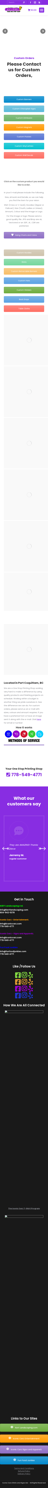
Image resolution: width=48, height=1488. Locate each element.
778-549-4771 (7, 926)
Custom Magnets (24, 127)
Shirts (24, 262)
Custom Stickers (24, 290)
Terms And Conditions (24, 1468)
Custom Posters (24, 136)
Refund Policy (24, 1471)
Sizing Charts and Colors (26, 235)
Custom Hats (24, 280)
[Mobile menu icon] (41, 10)
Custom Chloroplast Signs (24, 108)
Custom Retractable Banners (24, 271)
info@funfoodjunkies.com (13, 951)
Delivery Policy (24, 1473)
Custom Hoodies (24, 252)
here (39, 719)
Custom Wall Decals (24, 155)
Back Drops (24, 299)
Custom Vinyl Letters (24, 146)
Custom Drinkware (24, 118)
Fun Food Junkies (26, 1460)
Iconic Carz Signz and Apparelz (26, 1449)
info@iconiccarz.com (11, 923)
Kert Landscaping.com (26, 1427)
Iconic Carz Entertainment (26, 1438)
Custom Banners (24, 99)
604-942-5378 (7, 912)
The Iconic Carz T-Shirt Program (24, 1208)
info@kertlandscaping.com (14, 909)
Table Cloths (24, 308)
